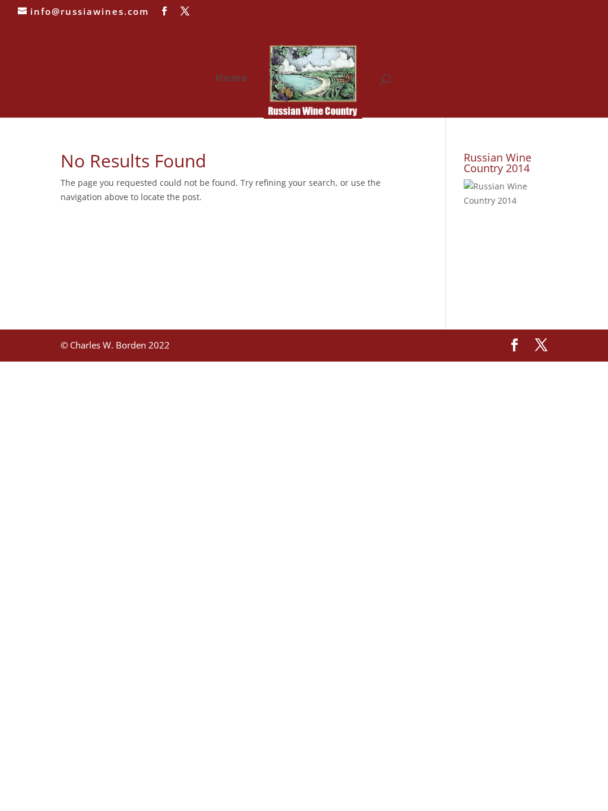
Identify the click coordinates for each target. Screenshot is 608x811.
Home (232, 79)
